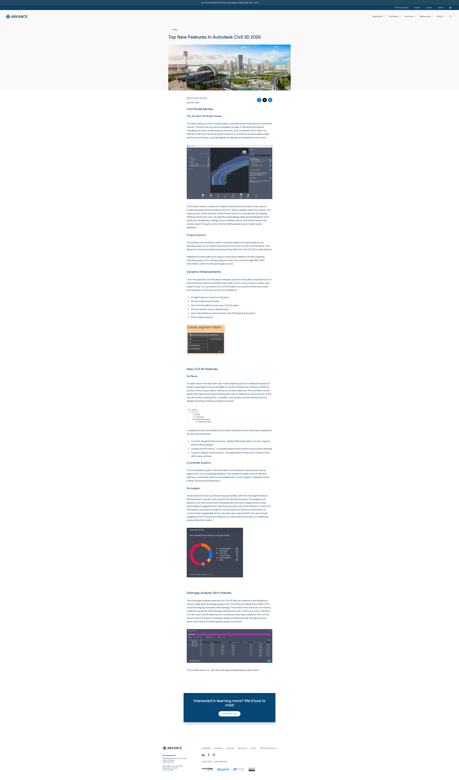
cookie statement (220, 761)
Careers (440, 8)
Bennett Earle (197, 98)
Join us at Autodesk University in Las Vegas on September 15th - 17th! (229, 3)
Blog (175, 30)
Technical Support (268, 748)
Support (417, 8)
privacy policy (207, 761)
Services (409, 16)
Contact (429, 8)
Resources (425, 16)
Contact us (229, 714)
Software (393, 16)
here (255, 670)
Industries (377, 16)
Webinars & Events (401, 8)
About (440, 16)
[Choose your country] (450, 8)
